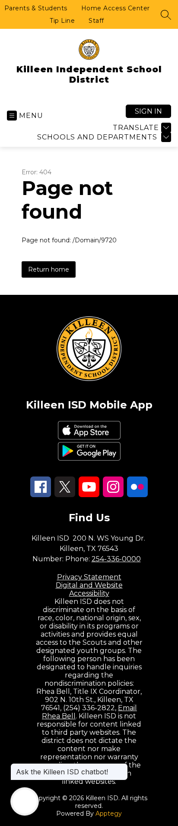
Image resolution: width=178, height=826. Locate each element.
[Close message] (121, 767)
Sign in (148, 111)
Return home (48, 269)
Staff (96, 21)
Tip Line (62, 21)
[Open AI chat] (25, 801)
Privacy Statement (89, 577)
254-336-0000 (116, 559)
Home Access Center (115, 8)
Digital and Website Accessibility (89, 589)
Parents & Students (35, 8)
